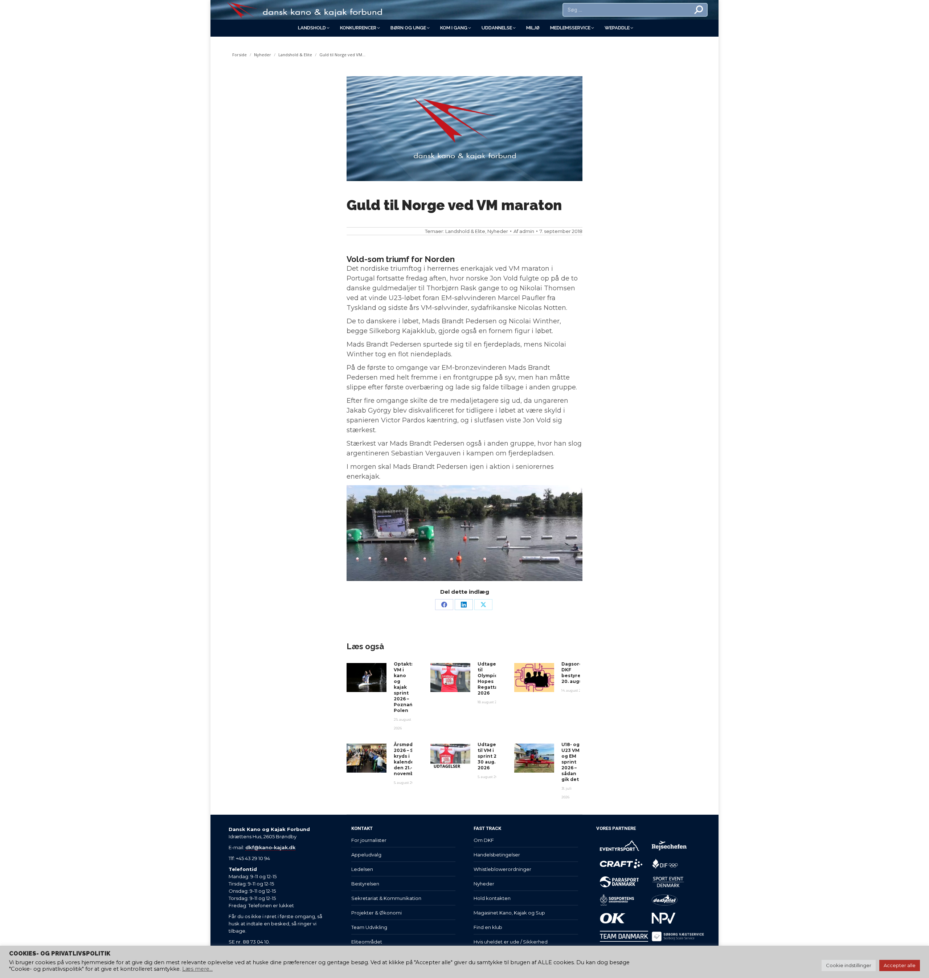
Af (523, 231)
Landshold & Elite (465, 231)
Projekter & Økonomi (376, 913)
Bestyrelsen (365, 884)
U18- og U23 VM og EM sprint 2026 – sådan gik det (570, 762)
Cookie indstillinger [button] (848, 965)
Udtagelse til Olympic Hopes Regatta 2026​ (490, 678)
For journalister (368, 840)
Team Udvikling (369, 927)
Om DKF (484, 840)
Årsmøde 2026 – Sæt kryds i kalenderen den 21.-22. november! (408, 759)
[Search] (699, 10)
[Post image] (366, 677)
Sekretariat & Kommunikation (386, 898)
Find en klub (488, 927)
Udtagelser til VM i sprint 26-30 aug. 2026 (492, 756)
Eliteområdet (366, 942)
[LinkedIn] (464, 604)
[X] (483, 604)
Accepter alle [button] (900, 965)
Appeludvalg (366, 855)
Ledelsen (362, 869)
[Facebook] (444, 604)
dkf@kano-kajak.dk (270, 847)
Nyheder (497, 231)
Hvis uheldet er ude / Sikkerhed (511, 942)
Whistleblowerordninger (502, 869)
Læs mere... (197, 969)
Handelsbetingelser (497, 855)
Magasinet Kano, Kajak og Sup (509, 913)
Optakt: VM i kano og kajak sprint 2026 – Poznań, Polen (403, 687)
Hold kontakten (492, 898)
